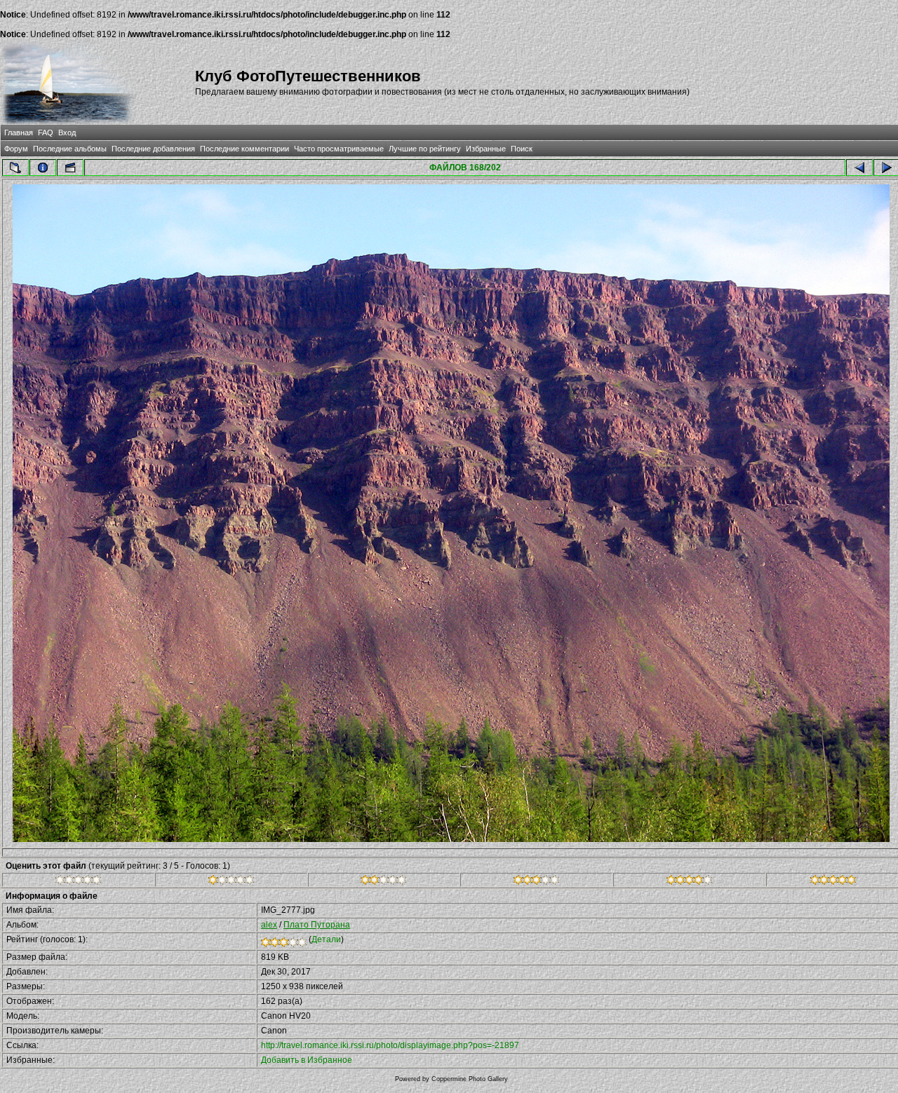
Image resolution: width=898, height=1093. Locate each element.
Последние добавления (153, 148)
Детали (326, 939)
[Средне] (383, 882)
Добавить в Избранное (306, 1060)
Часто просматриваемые (339, 148)
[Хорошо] (536, 882)
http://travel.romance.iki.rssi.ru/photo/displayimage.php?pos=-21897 (390, 1045)
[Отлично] (689, 882)
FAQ (45, 132)
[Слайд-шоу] (70, 167)
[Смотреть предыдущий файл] (859, 167)
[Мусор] (78, 882)
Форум (16, 148)
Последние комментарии (244, 148)
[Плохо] (231, 882)
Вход (67, 132)
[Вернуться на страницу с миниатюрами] (15, 167)
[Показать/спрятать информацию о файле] (42, 167)
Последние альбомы (70, 148)
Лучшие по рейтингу (425, 148)
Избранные (486, 148)
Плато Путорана (316, 925)
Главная (18, 132)
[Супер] (833, 882)
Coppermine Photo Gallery (469, 1078)
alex (269, 925)
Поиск (521, 148)
